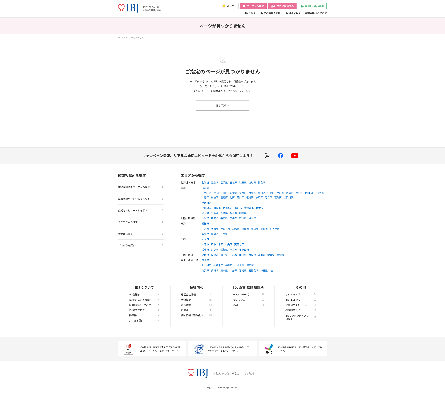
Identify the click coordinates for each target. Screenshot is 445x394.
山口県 (242, 255)
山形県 (252, 182)
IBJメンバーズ (241, 294)
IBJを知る (250, 12)
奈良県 (233, 249)
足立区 (268, 197)
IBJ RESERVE (292, 299)
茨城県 (224, 213)
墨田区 (261, 193)
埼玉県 (205, 213)
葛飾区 (278, 197)
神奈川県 (206, 202)
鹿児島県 (253, 270)
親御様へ (134, 315)
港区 (225, 193)
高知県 (280, 255)
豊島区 (224, 197)
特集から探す (125, 233)
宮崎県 (242, 270)
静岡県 (214, 234)
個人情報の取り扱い (192, 315)
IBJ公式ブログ (293, 12)
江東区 (271, 193)
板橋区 (249, 197)
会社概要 (186, 299)
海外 (272, 270)
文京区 (242, 193)
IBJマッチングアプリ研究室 (297, 317)
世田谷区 (310, 193)
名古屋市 (275, 228)
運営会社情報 (188, 294)
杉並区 (214, 197)
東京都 (205, 187)
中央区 (217, 193)
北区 (232, 197)
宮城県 (233, 182)
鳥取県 (205, 255)
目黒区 (289, 193)
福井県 (252, 218)
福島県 (261, 182)
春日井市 (225, 228)
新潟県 (214, 218)
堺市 (213, 244)
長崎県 (214, 270)
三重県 (224, 234)
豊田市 (254, 228)
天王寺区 (239, 244)
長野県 (224, 218)
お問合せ (186, 310)
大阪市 (205, 244)
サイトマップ (292, 294)
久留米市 (218, 265)
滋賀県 (224, 249)
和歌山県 (244, 249)
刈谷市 (236, 228)
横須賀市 (249, 208)
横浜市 (259, 208)
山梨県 (205, 218)
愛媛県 (271, 255)
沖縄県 (264, 270)
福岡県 (205, 260)
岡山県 (224, 255)
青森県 (214, 182)
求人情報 (186, 305)
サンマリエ (239, 299)
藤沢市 (238, 208)
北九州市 (206, 265)
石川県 (242, 218)
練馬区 (259, 197)
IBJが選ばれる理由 (270, 12)
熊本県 (224, 270)
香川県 (261, 255)
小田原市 (206, 208)
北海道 (205, 182)
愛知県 (205, 223)
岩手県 (224, 182)
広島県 (233, 255)
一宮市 (205, 228)
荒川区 (240, 197)
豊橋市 (264, 228)
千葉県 (214, 213)
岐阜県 (205, 234)
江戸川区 (288, 197)
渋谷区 (320, 193)
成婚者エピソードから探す (132, 210)
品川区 (280, 193)
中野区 (205, 197)
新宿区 (233, 193)
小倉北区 (239, 265)
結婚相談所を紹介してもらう (134, 198)
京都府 (214, 249)
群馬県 (242, 213)
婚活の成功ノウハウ (316, 12)
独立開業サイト (293, 310)
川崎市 (217, 208)
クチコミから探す (128, 222)
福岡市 (229, 265)
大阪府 (205, 239)
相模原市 (228, 208)
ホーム (120, 37)
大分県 (233, 270)
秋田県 (242, 182)
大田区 (299, 193)
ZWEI (236, 305)
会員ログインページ (296, 305)
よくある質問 (136, 320)
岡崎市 (214, 228)
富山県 (233, 218)
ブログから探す (126, 245)
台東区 (252, 193)
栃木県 (233, 213)
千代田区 (206, 193)
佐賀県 (205, 270)
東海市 (245, 228)
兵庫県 (205, 249)
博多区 (250, 265)
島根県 (214, 255)
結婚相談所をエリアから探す (134, 187)
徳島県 (252, 255)
